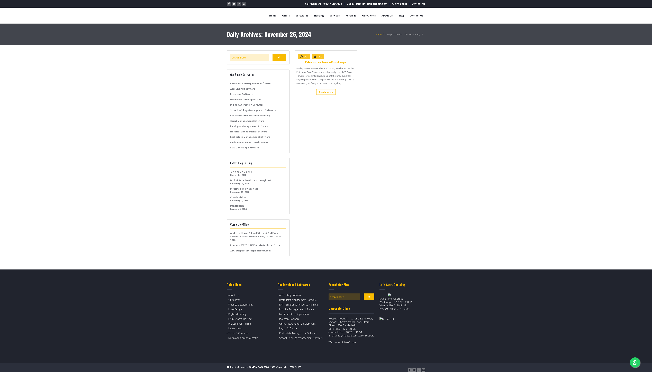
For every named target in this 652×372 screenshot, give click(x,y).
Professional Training (239, 323)
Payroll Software (288, 328)
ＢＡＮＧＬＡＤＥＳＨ (241, 171)
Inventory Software (241, 94)
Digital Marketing (237, 314)
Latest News (235, 328)
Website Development (240, 304)
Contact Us (418, 3)
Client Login (399, 3)
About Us (387, 15)
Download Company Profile (243, 338)
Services (335, 15)
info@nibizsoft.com (375, 3)
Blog (401, 15)
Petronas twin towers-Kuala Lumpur (326, 62)
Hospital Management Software (248, 131)
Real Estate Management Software (250, 136)
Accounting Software (242, 88)
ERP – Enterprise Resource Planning (250, 115)
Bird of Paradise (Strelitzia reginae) (250, 180)
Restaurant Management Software (250, 83)
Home (272, 15)
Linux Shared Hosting (239, 318)
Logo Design (235, 309)
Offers (286, 15)
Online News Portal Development (249, 142)
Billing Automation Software (247, 104)
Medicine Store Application (245, 99)
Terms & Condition (238, 333)
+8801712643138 (332, 3)
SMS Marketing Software (244, 147)
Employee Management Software (249, 126)
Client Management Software (247, 120)
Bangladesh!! (237, 205)
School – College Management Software (253, 110)
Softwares (302, 15)
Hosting (319, 15)
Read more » (326, 92)
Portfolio (351, 15)
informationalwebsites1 (244, 188)
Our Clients (369, 15)
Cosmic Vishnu (238, 197)
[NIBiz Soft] (242, 15)
